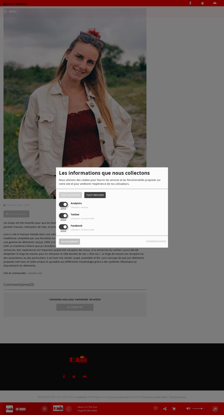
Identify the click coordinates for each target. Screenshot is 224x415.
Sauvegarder (69, 241)
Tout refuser (95, 195)
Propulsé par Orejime (156, 241)
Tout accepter (70, 195)
